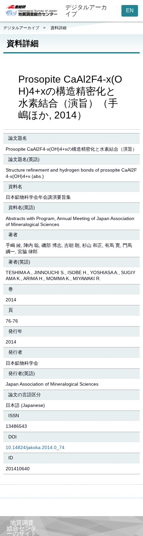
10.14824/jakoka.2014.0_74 (35, 447)
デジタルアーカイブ (21, 28)
